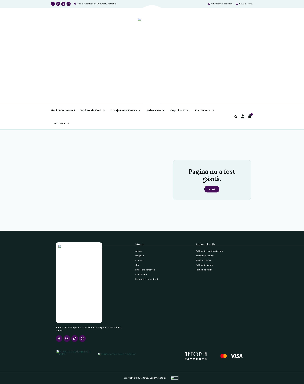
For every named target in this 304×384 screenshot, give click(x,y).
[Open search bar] (236, 116)
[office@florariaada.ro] (209, 4)
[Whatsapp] (68, 4)
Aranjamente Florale (124, 110)
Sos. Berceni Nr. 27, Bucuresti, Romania (96, 3)
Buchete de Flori (90, 110)
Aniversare (154, 110)
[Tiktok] (63, 4)
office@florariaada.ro (221, 3)
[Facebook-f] (53, 4)
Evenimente (202, 110)
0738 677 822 (246, 3)
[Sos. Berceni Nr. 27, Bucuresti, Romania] (75, 4)
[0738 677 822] (237, 4)
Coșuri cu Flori (180, 110)
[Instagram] (58, 4)
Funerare (60, 123)
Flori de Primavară (63, 110)
